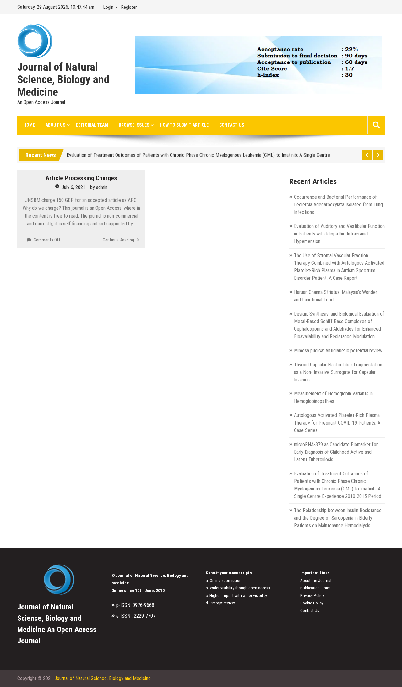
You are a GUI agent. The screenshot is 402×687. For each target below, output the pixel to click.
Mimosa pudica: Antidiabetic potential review (338, 351)
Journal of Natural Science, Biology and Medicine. (103, 678)
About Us (55, 124)
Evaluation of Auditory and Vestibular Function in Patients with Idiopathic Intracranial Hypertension (339, 233)
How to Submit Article (184, 124)
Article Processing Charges (81, 178)
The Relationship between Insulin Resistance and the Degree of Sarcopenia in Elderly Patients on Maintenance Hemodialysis (338, 517)
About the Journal (315, 580)
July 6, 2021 (73, 187)
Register (129, 7)
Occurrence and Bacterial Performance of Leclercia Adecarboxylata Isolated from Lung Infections (338, 204)
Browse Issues (134, 124)
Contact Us (231, 124)
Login (108, 7)
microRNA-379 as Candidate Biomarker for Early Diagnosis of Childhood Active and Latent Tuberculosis (336, 452)
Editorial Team (92, 124)
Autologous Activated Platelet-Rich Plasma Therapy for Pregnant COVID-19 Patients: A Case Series (337, 422)
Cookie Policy (311, 603)
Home (29, 124)
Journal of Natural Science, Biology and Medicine (63, 80)
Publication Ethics (315, 588)
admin (101, 187)
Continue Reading (118, 239)
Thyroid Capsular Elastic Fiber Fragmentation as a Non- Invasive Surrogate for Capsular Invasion (338, 372)
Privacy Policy (312, 595)
